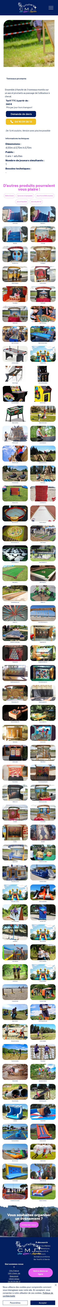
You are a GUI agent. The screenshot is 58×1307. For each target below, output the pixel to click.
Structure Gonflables (41, 1246)
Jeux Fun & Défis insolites (44, 196)
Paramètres (15, 1302)
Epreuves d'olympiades (25, 196)
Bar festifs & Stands (42, 1259)
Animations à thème (42, 1257)
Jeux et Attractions (42, 1248)
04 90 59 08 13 (14, 1281)
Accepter (43, 1302)
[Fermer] (54, 1286)
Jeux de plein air (36, 202)
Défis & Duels (9, 196)
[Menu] (50, 7)
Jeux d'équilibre (22, 202)
